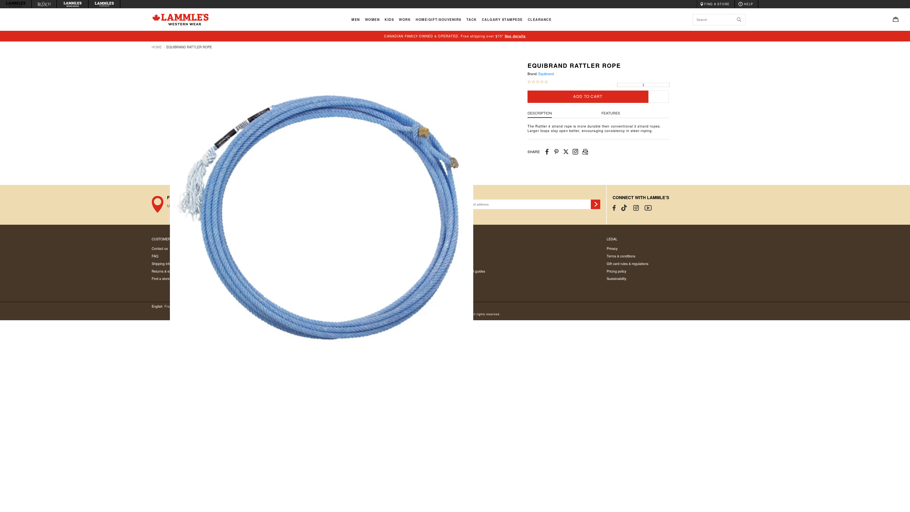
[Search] (744, 19)
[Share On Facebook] (547, 152)
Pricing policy (616, 271)
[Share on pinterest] (556, 152)
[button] (538, 81)
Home (157, 47)
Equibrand (546, 74)
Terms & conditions (621, 256)
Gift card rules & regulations (627, 263)
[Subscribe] (595, 204)
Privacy (612, 248)
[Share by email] (575, 152)
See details (515, 36)
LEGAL (612, 239)
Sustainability (616, 278)
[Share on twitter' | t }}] (565, 152)
